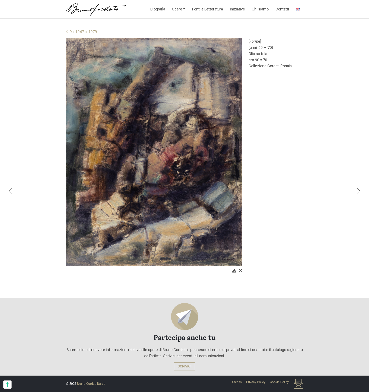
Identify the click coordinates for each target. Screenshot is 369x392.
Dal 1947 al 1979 (83, 31)
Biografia (157, 9)
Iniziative (237, 9)
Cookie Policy (279, 382)
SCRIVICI (184, 366)
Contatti (282, 9)
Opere (177, 9)
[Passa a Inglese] (297, 9)
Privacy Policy (255, 382)
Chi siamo (260, 9)
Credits (237, 382)
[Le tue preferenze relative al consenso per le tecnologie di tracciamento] (7, 384)
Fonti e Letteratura (207, 9)
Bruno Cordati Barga (91, 384)
